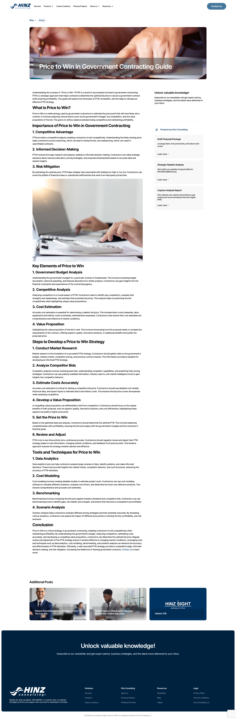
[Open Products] (52, 6)
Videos (159, 702)
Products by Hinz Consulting (174, 129)
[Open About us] (99, 6)
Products (88, 698)
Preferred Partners (128, 702)
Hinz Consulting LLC (201, 702)
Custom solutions (91, 702)
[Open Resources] (112, 6)
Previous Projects (128, 698)
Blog (31, 20)
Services (88, 693)
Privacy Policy (199, 693)
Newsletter (161, 693)
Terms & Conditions (201, 698)
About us (124, 693)
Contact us (127, 549)
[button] (41, 20)
